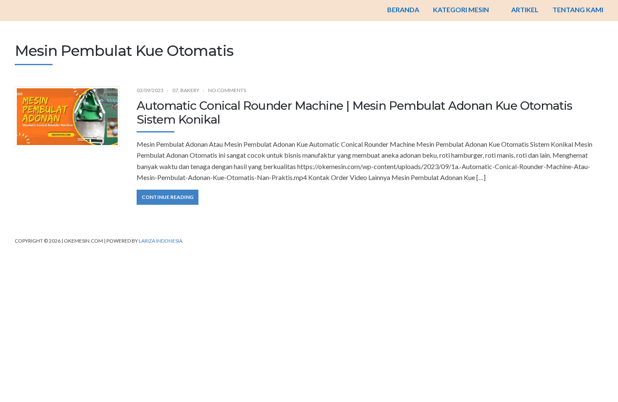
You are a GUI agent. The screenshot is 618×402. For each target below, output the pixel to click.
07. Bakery (185, 90)
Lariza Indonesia (160, 241)
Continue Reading (167, 197)
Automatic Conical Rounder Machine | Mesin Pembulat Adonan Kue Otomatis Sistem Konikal (354, 112)
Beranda (403, 9)
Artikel (525, 9)
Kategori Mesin (461, 9)
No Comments (227, 90)
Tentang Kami (577, 9)
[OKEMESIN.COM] (309, 10)
